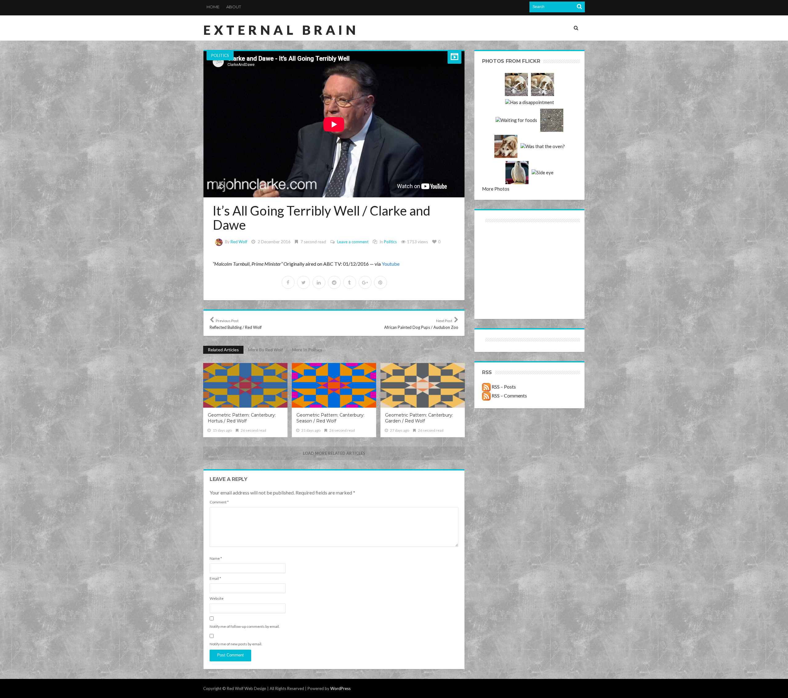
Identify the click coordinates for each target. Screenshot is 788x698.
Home (213, 6)
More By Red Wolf (265, 349)
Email (215, 578)
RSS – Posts (503, 386)
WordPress (340, 688)
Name (216, 558)
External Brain (281, 29)
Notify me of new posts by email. (236, 644)
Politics (220, 55)
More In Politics (307, 349)
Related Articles (223, 349)
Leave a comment (352, 241)
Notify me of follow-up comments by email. (245, 626)
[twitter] (303, 282)
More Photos (495, 189)
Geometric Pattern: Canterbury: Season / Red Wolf (330, 418)
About (233, 6)
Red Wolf (239, 241)
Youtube (391, 264)
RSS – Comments (509, 395)
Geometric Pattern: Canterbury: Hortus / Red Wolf (242, 418)
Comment (219, 502)
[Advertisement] (506, 246)
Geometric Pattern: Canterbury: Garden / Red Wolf (419, 418)
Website (216, 598)
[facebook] (288, 282)
